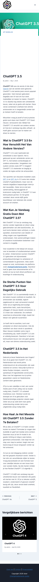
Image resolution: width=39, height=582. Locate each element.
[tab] (19, 553)
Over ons (10, 569)
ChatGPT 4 (10, 543)
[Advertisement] (19, 53)
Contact (18, 569)
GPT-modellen (8, 32)
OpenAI (6, 89)
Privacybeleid (27, 569)
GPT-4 (5, 179)
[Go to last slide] (5, 534)
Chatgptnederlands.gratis (19, 576)
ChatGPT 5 (32, 497)
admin (7, 81)
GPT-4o (14, 179)
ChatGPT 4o (7, 497)
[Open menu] (35, 4)
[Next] (33, 534)
